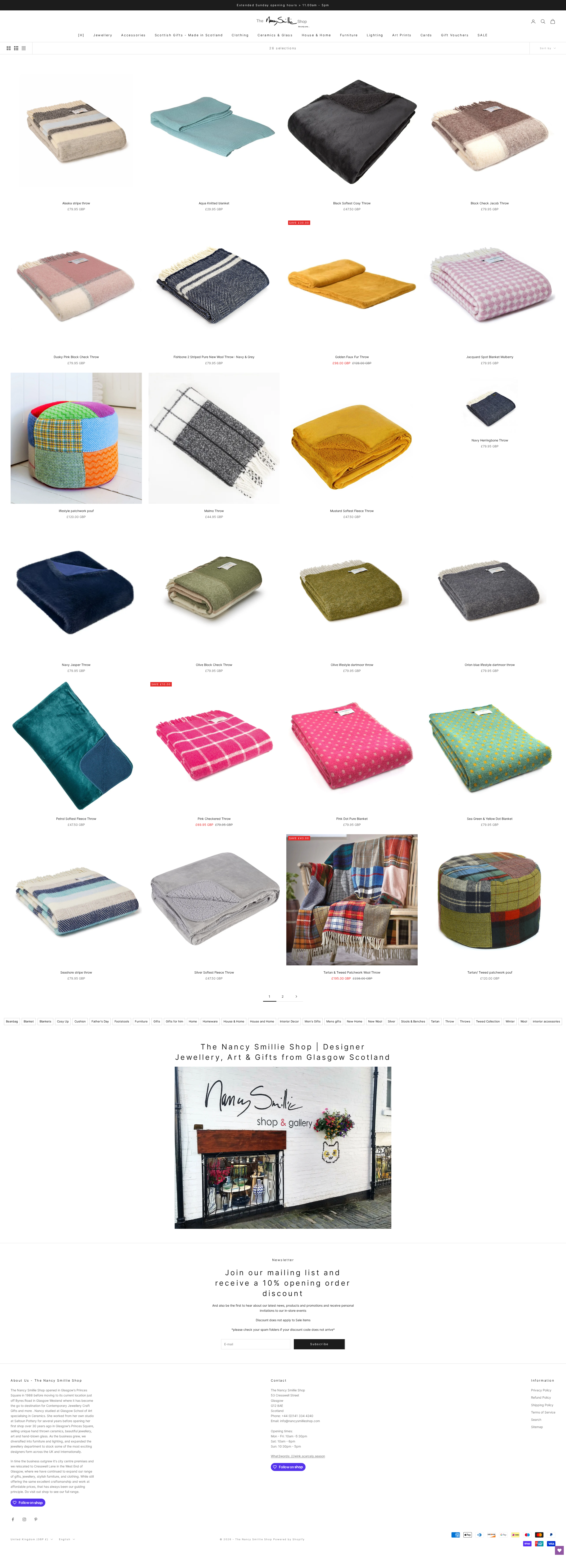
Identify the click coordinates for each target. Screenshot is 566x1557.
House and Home (262, 1021)
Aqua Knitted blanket (214, 203)
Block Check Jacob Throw (490, 203)
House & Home (316, 35)
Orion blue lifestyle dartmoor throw (490, 665)
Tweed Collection (488, 1021)
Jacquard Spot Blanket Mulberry (489, 357)
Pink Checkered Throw (214, 819)
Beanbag (12, 1021)
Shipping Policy (542, 1405)
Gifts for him (174, 1021)
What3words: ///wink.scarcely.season (298, 1456)
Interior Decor (289, 1021)
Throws (465, 1021)
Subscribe (517, 1538)
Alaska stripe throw (76, 203)
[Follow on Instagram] (24, 1519)
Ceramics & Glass (275, 35)
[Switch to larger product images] (9, 48)
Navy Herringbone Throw (490, 440)
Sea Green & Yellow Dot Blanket (489, 819)
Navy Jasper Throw (76, 665)
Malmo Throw (214, 511)
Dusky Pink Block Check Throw (76, 357)
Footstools (122, 1021)
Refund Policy (541, 1397)
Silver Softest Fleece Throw (214, 972)
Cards (426, 35)
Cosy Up (63, 1021)
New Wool (375, 1021)
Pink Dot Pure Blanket (352, 819)
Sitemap (537, 1427)
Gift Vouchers (455, 35)
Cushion (80, 1021)
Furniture (349, 35)
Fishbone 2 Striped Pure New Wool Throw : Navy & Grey (214, 357)
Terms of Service (543, 1412)
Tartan (435, 1021)
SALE (483, 35)
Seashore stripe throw (76, 972)
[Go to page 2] (296, 996)
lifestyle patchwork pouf (76, 511)
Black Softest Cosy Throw (352, 203)
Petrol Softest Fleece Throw (76, 819)
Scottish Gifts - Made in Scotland (189, 35)
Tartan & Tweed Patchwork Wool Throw (351, 972)
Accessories (133, 35)
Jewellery (102, 35)
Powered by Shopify (289, 1539)
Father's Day (100, 1021)
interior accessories (546, 1021)
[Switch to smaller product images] (16, 48)
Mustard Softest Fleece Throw (352, 511)
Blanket (29, 1021)
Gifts (156, 1021)
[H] (81, 35)
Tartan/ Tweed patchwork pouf (489, 972)
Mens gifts (333, 1021)
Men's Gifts (313, 1021)
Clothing (240, 35)
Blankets (45, 1021)
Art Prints (402, 35)
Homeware (210, 1021)
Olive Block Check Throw (214, 665)
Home (193, 1021)
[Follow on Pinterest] (36, 1519)
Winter (510, 1021)
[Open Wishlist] (559, 1550)
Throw (449, 1021)
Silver (391, 1021)
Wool (523, 1021)
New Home (354, 1021)
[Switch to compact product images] (24, 48)
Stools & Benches (413, 1021)
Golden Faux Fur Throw (352, 357)
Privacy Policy (541, 1390)
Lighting (375, 35)
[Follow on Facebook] (13, 1519)
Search (536, 1419)
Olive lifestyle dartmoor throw (352, 665)
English (65, 1539)
